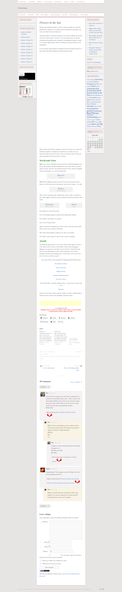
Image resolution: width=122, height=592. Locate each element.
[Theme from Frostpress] (103, 589)
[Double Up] (47, 338)
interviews (98, 100)
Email (44, 547)
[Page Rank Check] (92, 71)
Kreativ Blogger (66, 356)
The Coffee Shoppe (48, 1)
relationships (92, 117)
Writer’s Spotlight (84, 14)
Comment (44, 522)
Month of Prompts (97, 106)
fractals (98, 95)
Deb (47, 393)
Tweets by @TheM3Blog (94, 62)
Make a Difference (91, 104)
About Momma (31, 1)
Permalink (52, 351)
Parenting (90, 108)
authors (96, 82)
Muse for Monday (44, 14)
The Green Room (58, 1)
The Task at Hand (61, 279)
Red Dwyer (93, 113)
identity (93, 100)
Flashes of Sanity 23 (27, 62)
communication (93, 88)
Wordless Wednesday (74, 14)
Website (45, 551)
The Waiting (43, 283)
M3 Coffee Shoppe (93, 102)
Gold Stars (57, 154)
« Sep (88, 151)
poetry (90, 110)
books (93, 86)
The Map (66, 1)
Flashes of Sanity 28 (27, 46)
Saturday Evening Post (55, 14)
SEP (93, 122)
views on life (96, 124)
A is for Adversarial (48, 368)
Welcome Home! (22, 1)
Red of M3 (92, 23)
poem (95, 108)
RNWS (99, 117)
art (93, 82)
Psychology (97, 111)
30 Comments (78, 351)
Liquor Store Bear (61, 267)
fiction (90, 90)
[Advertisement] (60, 303)
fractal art (93, 95)
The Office (72, 1)
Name (44, 542)
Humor (89, 100)
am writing (89, 81)
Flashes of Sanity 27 (27, 49)
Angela (48, 469)
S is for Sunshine (73, 339)
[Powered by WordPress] (100, 589)
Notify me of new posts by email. (51, 563)
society (96, 122)
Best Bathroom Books (61, 263)
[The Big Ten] (61, 338)
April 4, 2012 (52, 393)
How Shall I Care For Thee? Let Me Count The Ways (96, 30)
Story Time (65, 14)
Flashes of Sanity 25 (27, 55)
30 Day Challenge (90, 79)
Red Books (39, 1)
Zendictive (61, 289)
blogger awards (48, 356)
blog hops (96, 84)
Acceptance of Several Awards (66, 412)
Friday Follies (31, 14)
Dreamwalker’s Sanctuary (53, 38)
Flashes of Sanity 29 (27, 43)
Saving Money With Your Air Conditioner (95, 37)
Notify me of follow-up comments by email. (54, 560)
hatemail (99, 97)
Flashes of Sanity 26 (27, 52)
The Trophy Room (81, 1)
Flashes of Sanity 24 (27, 58)
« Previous (43, 387)
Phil (90, 42)
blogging (57, 356)
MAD (37, 14)
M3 (72, 356)
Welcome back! (25, 37)
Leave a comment (75, 382)
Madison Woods (61, 271)
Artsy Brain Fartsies (46, 260)
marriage (90, 106)
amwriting (99, 79)
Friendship (93, 97)
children (98, 86)
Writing (99, 126)
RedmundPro (90, 115)
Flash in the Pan (22, 14)
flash (95, 90)
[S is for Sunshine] (75, 334)
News (45, 354)
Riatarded (56, 275)
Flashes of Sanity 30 (27, 40)
